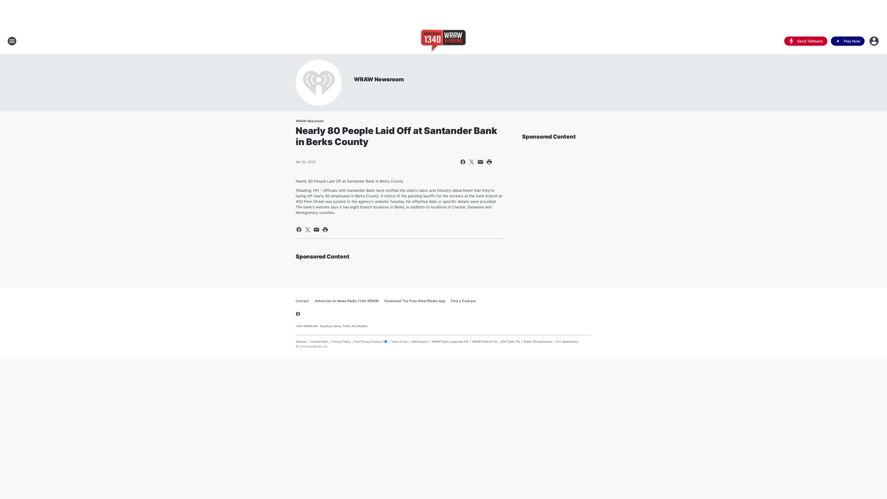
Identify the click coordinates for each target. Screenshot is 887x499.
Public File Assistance (538, 341)
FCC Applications (567, 341)
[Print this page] (489, 162)
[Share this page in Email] (480, 162)
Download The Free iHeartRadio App (414, 301)
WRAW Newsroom (379, 79)
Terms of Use (399, 341)
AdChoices (418, 341)
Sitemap (301, 341)
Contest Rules (319, 341)
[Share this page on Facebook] (463, 162)
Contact (302, 301)
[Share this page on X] (471, 162)
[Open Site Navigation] (12, 41)
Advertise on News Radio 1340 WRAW (347, 301)
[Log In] (874, 41)
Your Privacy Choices (368, 341)
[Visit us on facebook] (298, 314)
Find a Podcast (463, 301)
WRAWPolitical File (484, 341)
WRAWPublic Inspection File (450, 341)
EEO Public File (510, 341)
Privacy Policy (341, 341)
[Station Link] (444, 41)
